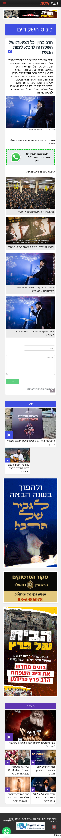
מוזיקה (31, 706)
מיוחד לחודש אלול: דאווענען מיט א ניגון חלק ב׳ (45, 770)
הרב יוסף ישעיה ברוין (39, 140)
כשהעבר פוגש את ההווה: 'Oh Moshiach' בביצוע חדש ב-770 (18, 770)
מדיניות (53, 821)
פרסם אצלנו (14, 819)
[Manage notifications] (54, 827)
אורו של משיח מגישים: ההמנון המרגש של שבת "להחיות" (32, 745)
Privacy (57, 835)
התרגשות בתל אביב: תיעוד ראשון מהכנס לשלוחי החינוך (31, 443)
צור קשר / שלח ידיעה (31, 819)
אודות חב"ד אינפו (49, 819)
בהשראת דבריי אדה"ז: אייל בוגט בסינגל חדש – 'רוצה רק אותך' (18, 797)
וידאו (30, 404)
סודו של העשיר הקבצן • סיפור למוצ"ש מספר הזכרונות (17, 468)
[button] (6, 831)
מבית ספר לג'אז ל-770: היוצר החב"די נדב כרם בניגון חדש (43, 797)
